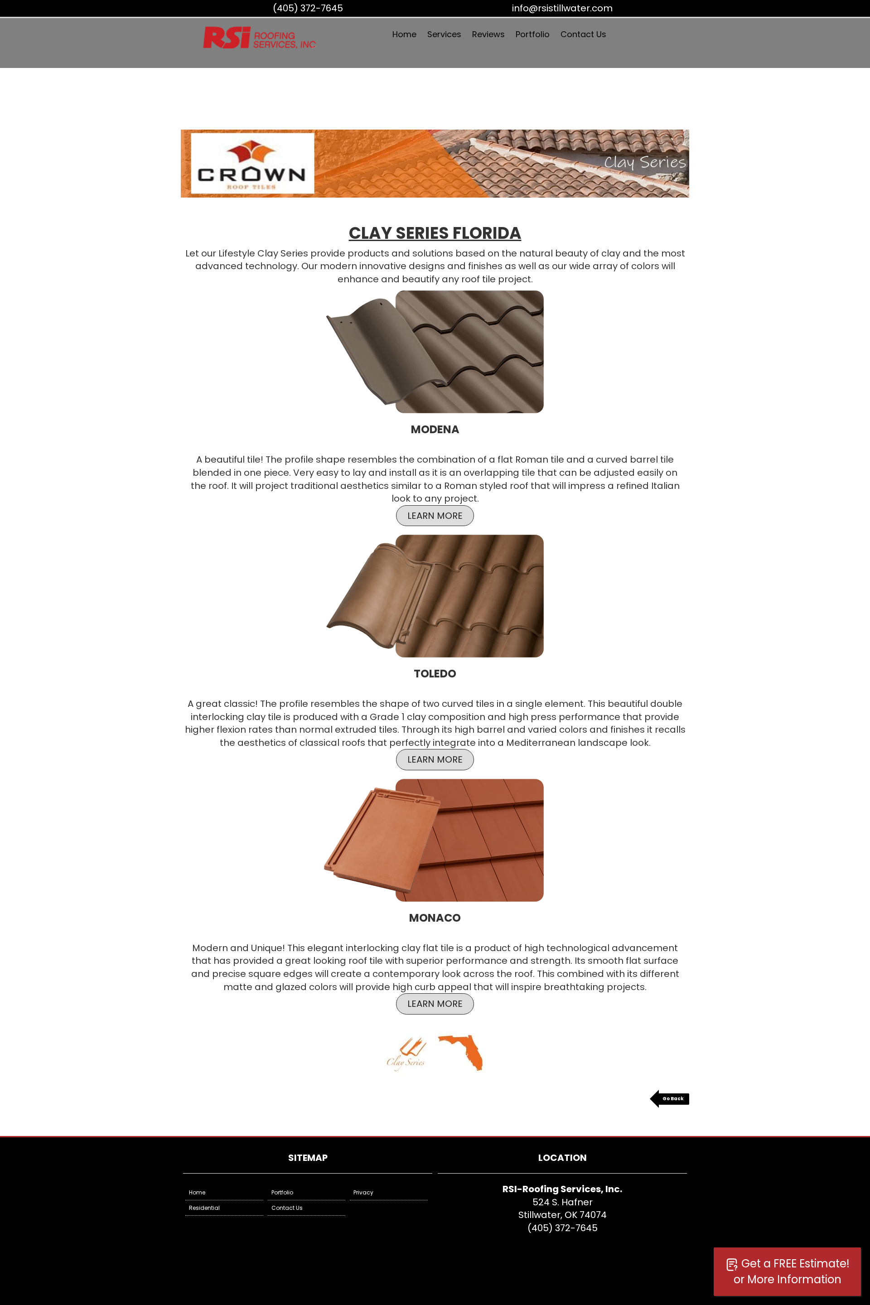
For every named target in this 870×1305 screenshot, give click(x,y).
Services (444, 34)
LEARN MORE (435, 515)
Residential (204, 1208)
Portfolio (533, 34)
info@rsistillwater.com (562, 8)
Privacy (363, 1192)
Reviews (488, 34)
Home (404, 34)
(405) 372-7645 (308, 8)
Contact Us (583, 34)
